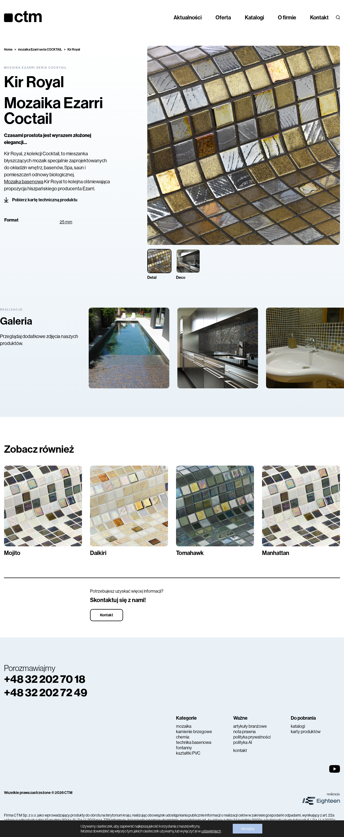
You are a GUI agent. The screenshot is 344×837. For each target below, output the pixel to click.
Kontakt (319, 17)
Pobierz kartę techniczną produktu (44, 199)
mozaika (183, 726)
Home (8, 49)
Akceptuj (247, 829)
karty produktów (306, 731)
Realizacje (11, 309)
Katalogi (254, 17)
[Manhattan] (301, 506)
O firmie (287, 17)
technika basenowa (193, 742)
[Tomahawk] (215, 506)
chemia (182, 737)
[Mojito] (43, 506)
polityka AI (242, 742)
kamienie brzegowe (194, 731)
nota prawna (244, 731)
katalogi (298, 726)
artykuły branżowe (250, 726)
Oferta (223, 17)
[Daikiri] (129, 506)
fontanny (184, 747)
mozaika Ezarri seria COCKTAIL (40, 49)
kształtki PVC (188, 753)
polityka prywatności (252, 737)
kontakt (240, 750)
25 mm (66, 221)
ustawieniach (211, 831)
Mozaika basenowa (23, 181)
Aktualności (188, 17)
